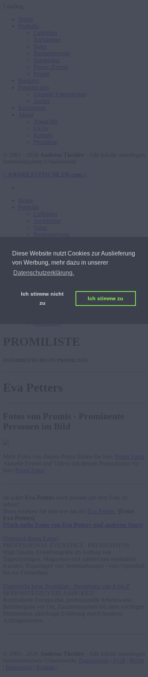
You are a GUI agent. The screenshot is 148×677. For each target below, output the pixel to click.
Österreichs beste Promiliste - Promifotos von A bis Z (66, 586)
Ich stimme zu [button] (105, 298)
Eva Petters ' (102, 511)
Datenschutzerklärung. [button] (43, 273)
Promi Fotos (129, 456)
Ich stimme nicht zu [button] (42, 298)
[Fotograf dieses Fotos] (30, 538)
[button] (28, 26)
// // (45, 174)
